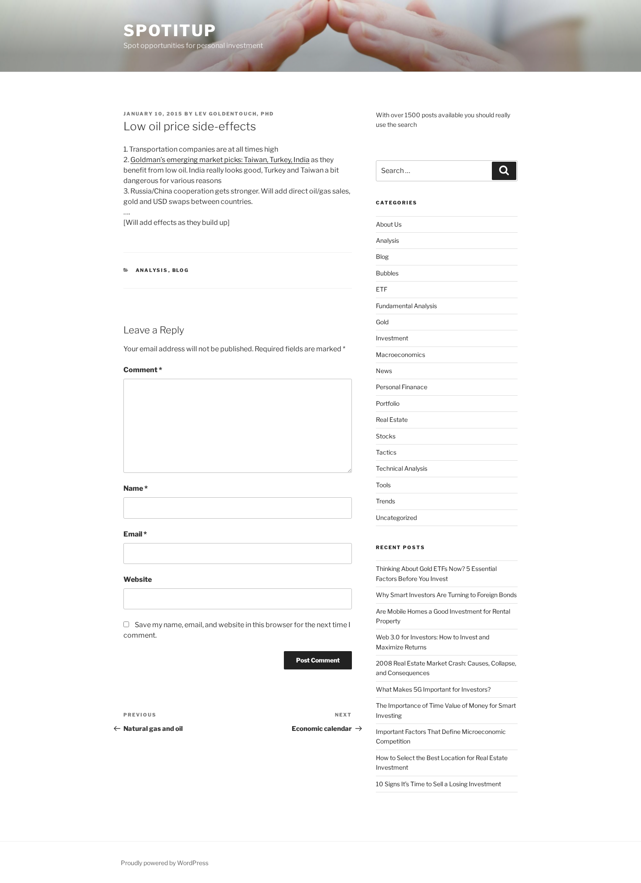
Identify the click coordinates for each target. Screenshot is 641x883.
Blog (180, 270)
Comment (142, 370)
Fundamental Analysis (406, 305)
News (384, 370)
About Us (389, 224)
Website (137, 579)
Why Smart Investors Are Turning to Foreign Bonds (446, 594)
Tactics (386, 452)
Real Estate (392, 419)
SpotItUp (170, 30)
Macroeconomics (400, 354)
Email (135, 534)
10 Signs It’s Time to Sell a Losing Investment (438, 784)
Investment (392, 338)
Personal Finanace (401, 387)
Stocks (386, 436)
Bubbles (387, 273)
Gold (382, 322)
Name (135, 488)
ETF (381, 289)
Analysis (152, 270)
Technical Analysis (401, 468)
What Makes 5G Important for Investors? (433, 689)
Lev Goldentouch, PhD (234, 114)
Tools (383, 485)
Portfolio (387, 403)
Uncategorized (396, 517)
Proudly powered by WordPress (164, 862)
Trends (385, 501)
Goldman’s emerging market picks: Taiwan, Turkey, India (220, 160)
